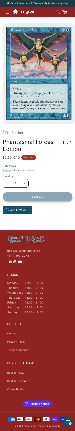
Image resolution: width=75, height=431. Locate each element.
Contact (12, 333)
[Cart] (66, 12)
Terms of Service (18, 349)
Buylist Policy (15, 372)
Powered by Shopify (49, 426)
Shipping (7, 170)
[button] (7, 12)
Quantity (8, 176)
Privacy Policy (16, 341)
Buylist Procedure (18, 381)
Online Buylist (16, 389)
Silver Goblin (31, 426)
